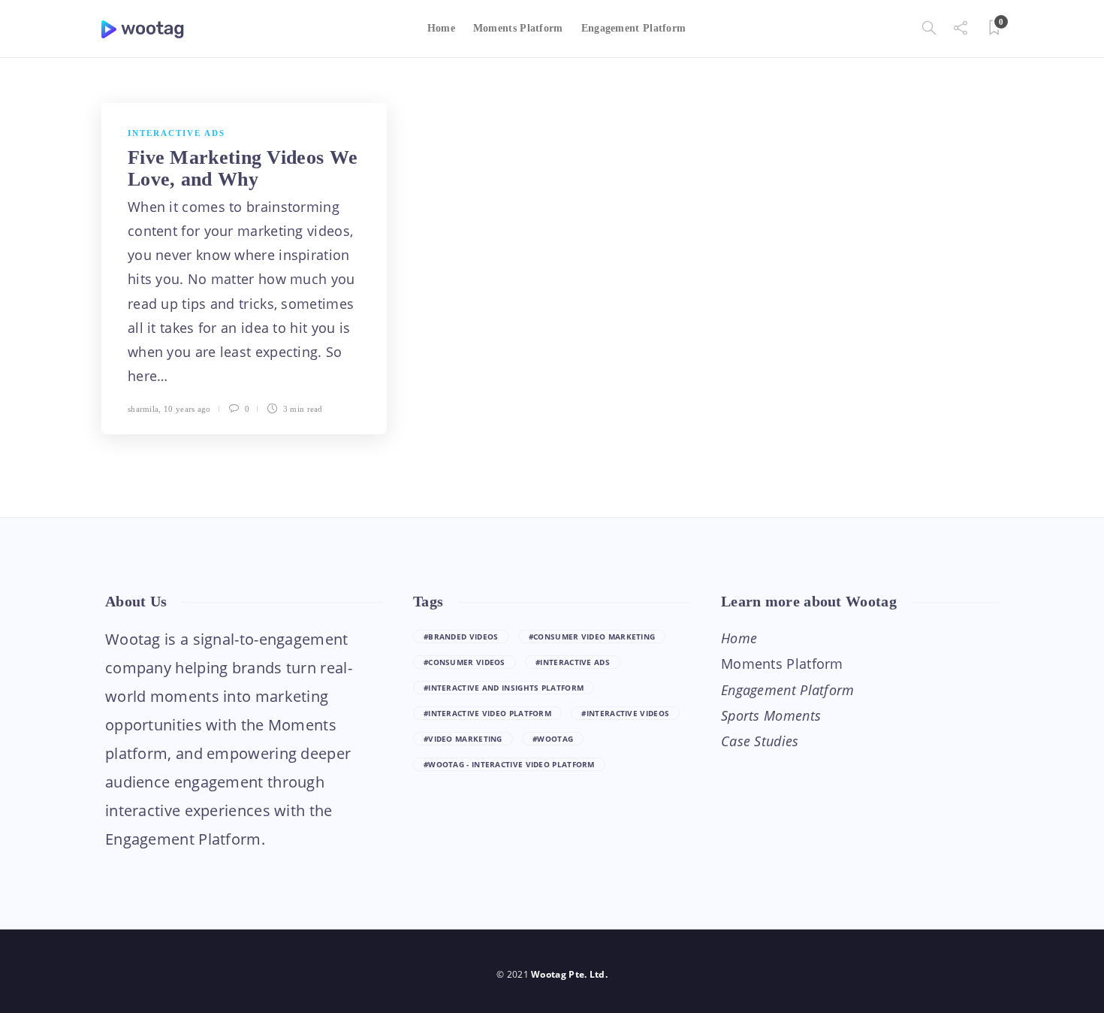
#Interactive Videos (625, 713)
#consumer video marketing (592, 636)
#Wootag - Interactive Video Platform (509, 764)
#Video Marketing (463, 738)
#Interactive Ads (572, 662)
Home (441, 28)
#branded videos (461, 636)
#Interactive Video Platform (487, 713)
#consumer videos (464, 662)
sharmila (143, 408)
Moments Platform (518, 28)
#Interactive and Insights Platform (504, 687)
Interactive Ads (176, 133)
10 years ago (187, 408)
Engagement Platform (633, 28)
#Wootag (552, 738)
